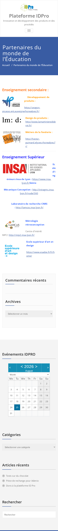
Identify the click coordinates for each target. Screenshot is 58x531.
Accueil (6, 65)
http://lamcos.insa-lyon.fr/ (29, 207)
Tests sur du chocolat (17, 475)
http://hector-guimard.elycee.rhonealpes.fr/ (40, 142)
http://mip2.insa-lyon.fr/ (22, 234)
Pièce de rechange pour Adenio (22, 480)
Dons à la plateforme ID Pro (20, 485)
